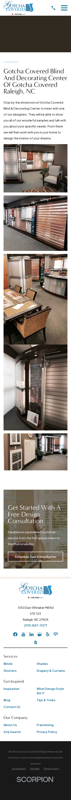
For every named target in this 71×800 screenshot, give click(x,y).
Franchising (45, 725)
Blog (7, 700)
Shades (42, 663)
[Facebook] (15, 634)
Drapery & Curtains (51, 670)
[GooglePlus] (39, 634)
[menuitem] (19, 768)
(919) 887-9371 (35, 625)
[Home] (19, 8)
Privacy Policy (47, 732)
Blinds (8, 663)
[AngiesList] (56, 634)
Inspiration (11, 688)
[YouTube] (23, 634)
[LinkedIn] (31, 634)
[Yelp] (48, 634)
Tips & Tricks (46, 700)
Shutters (10, 670)
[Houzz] (36, 642)
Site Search (12, 732)
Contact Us (12, 707)
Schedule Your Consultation (35, 556)
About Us (10, 725)
